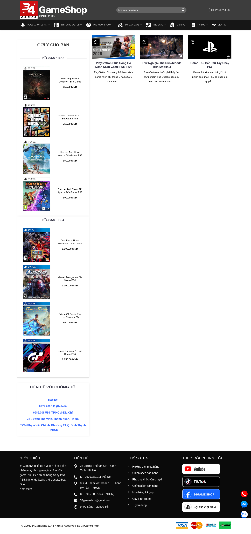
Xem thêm (26, 488)
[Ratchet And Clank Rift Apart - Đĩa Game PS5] (36, 194)
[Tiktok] (201, 481)
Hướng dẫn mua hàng (145, 466)
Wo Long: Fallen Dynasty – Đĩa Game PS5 (70, 80)
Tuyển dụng (139, 505)
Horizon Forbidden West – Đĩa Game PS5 (70, 154)
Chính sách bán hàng (145, 485)
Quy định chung (141, 498)
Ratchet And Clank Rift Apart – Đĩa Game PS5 (70, 191)
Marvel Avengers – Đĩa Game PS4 (70, 279)
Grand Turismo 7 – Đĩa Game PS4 (70, 353)
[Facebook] (201, 494)
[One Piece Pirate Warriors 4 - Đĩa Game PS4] (36, 245)
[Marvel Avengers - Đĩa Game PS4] (36, 282)
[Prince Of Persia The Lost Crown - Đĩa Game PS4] (36, 319)
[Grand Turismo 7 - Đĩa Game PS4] (36, 355)
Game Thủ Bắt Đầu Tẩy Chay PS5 (209, 64)
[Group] (201, 506)
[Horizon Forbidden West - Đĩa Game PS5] (36, 157)
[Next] (232, 63)
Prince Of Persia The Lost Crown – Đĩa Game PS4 (70, 316)
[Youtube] (201, 468)
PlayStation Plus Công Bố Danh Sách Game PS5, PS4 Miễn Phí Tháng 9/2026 (113, 66)
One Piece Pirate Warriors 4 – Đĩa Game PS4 (70, 242)
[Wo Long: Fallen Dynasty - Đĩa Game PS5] (36, 83)
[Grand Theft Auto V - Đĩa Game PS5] (36, 120)
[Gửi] (183, 10)
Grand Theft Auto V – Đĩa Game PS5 (70, 117)
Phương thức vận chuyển (147, 479)
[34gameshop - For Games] (54, 10)
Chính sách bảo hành (145, 473)
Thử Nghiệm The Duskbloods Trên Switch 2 (161, 64)
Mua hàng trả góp (143, 492)
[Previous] (91, 63)
